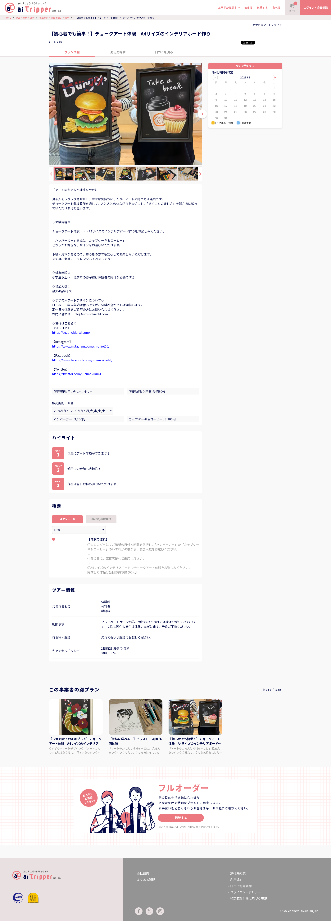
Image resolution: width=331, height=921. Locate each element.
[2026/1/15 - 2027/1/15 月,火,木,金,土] (82, 410)
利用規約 (236, 879)
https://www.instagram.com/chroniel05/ (80, 346)
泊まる (248, 7)
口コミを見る (164, 52)
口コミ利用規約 (241, 886)
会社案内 (143, 873)
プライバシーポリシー (245, 892)
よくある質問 (146, 879)
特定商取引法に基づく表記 (248, 898)
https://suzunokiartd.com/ (71, 332)
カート (292, 7)
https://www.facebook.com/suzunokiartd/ (82, 360)
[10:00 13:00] (79, 530)
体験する (262, 7)
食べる (276, 7)
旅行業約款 (238, 873)
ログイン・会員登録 (316, 7)
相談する (181, 817)
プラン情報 (72, 52)
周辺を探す (118, 52)
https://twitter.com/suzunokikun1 (76, 374)
